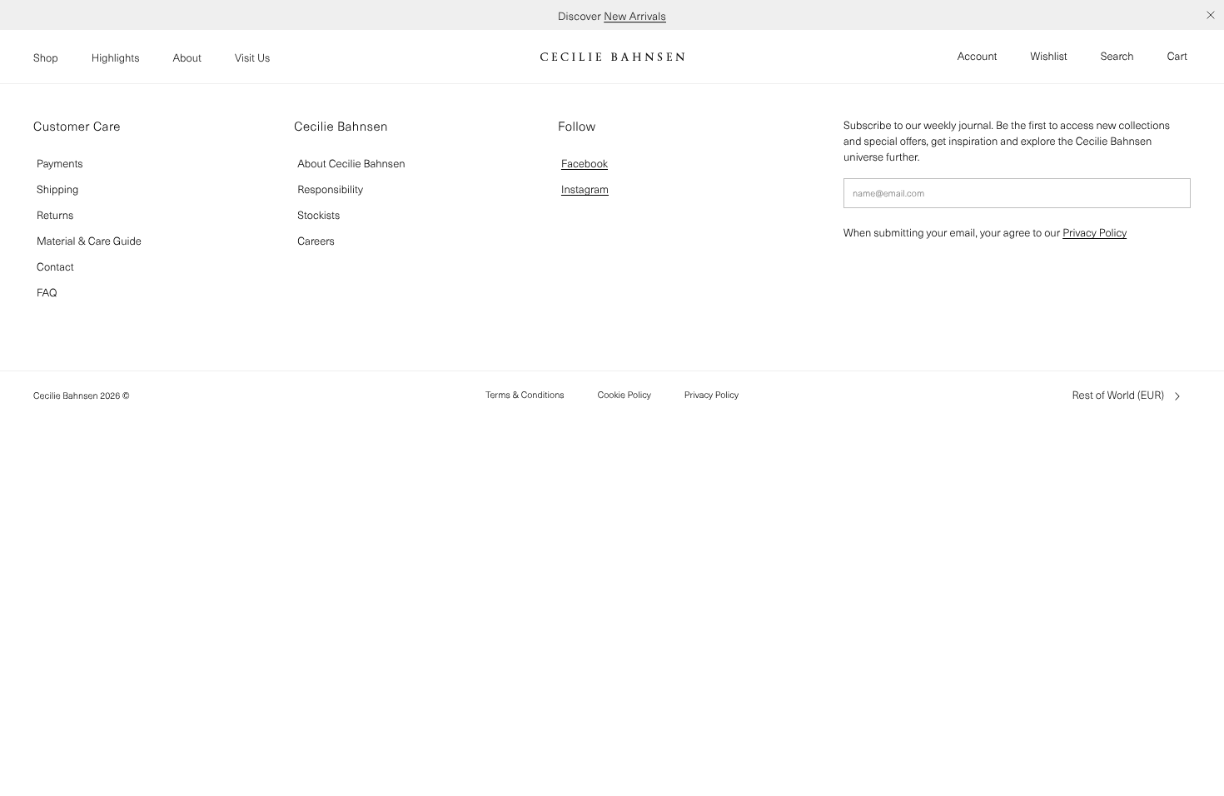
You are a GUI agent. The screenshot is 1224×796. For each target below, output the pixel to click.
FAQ (47, 293)
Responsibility (330, 189)
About (187, 58)
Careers (316, 241)
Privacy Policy (1094, 233)
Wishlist (1049, 56)
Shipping (57, 189)
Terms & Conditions (525, 394)
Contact (55, 267)
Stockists (318, 215)
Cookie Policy (624, 394)
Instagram (585, 189)
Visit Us (252, 58)
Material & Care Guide (89, 241)
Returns (55, 215)
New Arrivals (635, 14)
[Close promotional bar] (1210, 15)
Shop (45, 58)
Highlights (116, 58)
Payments (60, 164)
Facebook (584, 164)
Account (978, 56)
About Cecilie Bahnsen (351, 164)
